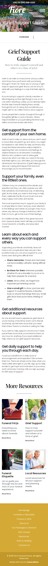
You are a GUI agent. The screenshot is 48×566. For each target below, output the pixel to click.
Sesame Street (13, 221)
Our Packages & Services (24, 527)
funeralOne (33, 562)
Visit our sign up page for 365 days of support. (23, 370)
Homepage (24, 510)
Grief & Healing (24, 540)
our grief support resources (28, 339)
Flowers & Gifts (24, 519)
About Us (24, 523)
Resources (24, 536)
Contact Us (24, 545)
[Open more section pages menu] (33, 37)
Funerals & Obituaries (24, 514)
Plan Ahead (24, 532)
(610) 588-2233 (28, 2)
